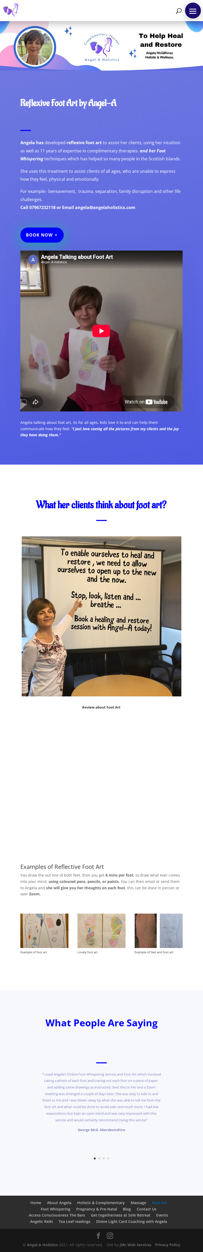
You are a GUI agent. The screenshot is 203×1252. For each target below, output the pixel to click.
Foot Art (159, 1202)
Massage (138, 1202)
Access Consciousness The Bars (57, 1215)
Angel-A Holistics (42, 1244)
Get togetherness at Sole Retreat (120, 1215)
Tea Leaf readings (74, 1221)
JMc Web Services (135, 1244)
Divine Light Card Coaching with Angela (131, 1221)
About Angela (59, 1202)
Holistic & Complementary (101, 1202)
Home (35, 1202)
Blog (127, 1209)
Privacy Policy (167, 1244)
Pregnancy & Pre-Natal (96, 1209)
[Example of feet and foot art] (159, 946)
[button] (193, 11)
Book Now (39, 235)
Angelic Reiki (41, 1221)
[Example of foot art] (44, 946)
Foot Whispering (55, 1209)
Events (162, 1215)
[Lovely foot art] (101, 946)
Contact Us (146, 1209)
